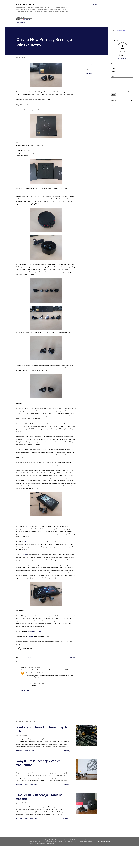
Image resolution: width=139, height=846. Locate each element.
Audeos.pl (30, 636)
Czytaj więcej (66, 751)
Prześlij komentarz (31, 784)
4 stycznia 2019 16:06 (34, 667)
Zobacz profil (122, 58)
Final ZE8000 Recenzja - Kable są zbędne (39, 797)
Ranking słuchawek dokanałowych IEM (41, 729)
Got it (108, 841)
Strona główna (21, 22)
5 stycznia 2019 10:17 (38, 683)
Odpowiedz (25, 690)
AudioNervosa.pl (25, 4)
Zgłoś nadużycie (116, 105)
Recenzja (28, 526)
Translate (28, 19)
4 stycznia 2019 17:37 (37, 673)
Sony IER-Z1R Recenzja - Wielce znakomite (38, 763)
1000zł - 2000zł (89, 73)
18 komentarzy (29, 751)
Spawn (28, 673)
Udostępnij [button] (88, 64)
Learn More (101, 841)
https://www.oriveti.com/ (34, 631)
